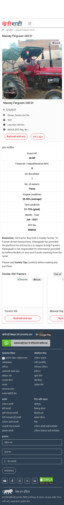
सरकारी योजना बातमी (11, 426)
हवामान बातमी (7, 430)
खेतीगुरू (37, 404)
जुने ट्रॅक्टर (9, 30)
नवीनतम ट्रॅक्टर (41, 366)
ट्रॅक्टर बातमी (7, 404)
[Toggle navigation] (29, 24)
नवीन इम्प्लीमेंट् (40, 362)
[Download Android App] (43, 334)
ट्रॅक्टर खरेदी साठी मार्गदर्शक (45, 426)
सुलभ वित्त (38, 375)
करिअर (5, 366)
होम (3, 30)
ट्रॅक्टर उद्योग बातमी (10, 421)
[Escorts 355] (22, 279)
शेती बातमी (6, 408)
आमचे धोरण (15, 501)
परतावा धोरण (7, 380)
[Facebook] (12, 480)
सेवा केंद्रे (38, 380)
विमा (36, 421)
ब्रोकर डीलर (39, 417)
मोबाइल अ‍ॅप (7, 375)
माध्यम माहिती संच (9, 393)
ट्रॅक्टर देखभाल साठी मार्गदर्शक (46, 430)
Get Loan (38, 136)
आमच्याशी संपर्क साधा (10, 371)
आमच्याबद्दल (7, 362)
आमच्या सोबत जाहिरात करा (15, 357)
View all (57, 274)
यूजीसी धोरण (25, 501)
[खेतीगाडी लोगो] (12, 23)
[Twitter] (27, 480)
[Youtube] (5, 480)
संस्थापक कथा (8, 389)
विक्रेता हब (38, 412)
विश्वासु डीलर (39, 408)
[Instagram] (20, 480)
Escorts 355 (11, 311)
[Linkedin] (35, 480)
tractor (22, 238)
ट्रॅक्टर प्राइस (40, 357)
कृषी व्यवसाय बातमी (10, 412)
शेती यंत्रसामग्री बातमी (11, 417)
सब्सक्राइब (9, 470)
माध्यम (4, 384)
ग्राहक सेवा (39, 384)
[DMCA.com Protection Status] (46, 481)
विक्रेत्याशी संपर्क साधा (16, 136)
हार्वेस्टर (37, 371)
